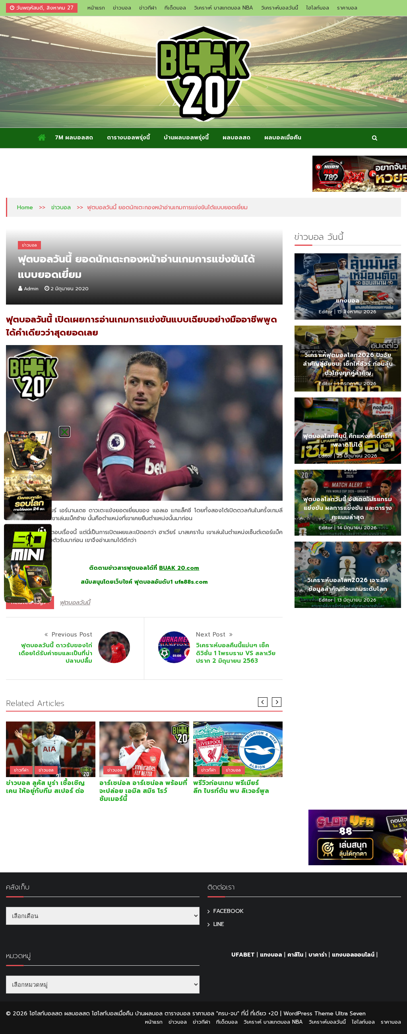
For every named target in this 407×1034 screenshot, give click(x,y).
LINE (218, 924)
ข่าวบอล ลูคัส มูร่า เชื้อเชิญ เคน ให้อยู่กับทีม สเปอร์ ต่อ (45, 787)
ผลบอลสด (236, 137)
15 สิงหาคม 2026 (356, 311)
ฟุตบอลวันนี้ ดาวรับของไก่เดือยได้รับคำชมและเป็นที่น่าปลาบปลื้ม (55, 653)
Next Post (210, 634)
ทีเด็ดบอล (175, 8)
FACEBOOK (228, 911)
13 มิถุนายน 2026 (356, 600)
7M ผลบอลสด (74, 137)
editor (326, 311)
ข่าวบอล (122, 8)
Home (25, 207)
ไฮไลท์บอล (317, 8)
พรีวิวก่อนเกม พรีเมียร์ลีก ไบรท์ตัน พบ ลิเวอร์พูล (231, 787)
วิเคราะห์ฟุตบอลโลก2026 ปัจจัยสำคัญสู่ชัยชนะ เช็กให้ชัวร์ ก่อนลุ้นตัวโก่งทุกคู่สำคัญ (348, 364)
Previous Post (72, 634)
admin (31, 288)
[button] (64, 431)
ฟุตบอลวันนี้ (75, 602)
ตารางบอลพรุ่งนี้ (128, 137)
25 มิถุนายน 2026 (357, 455)
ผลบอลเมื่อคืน (282, 137)
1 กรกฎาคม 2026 (356, 383)
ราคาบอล (347, 8)
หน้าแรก (96, 8)
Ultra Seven (350, 1013)
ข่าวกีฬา (148, 8)
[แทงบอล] (348, 286)
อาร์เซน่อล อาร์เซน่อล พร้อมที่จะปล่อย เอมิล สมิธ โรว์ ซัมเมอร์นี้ (143, 791)
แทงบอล (347, 300)
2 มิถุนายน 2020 (69, 288)
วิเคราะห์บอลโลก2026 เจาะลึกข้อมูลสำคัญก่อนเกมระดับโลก (347, 585)
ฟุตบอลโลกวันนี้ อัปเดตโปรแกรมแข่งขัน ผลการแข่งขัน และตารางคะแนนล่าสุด (347, 508)
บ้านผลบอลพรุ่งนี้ (186, 137)
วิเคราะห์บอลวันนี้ (279, 8)
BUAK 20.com (179, 568)
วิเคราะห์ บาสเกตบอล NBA (223, 8)
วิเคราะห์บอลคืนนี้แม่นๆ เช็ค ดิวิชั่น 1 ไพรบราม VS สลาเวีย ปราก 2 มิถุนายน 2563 (235, 653)
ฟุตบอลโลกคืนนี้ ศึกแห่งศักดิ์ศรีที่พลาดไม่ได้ (347, 440)
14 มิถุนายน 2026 (357, 527)
